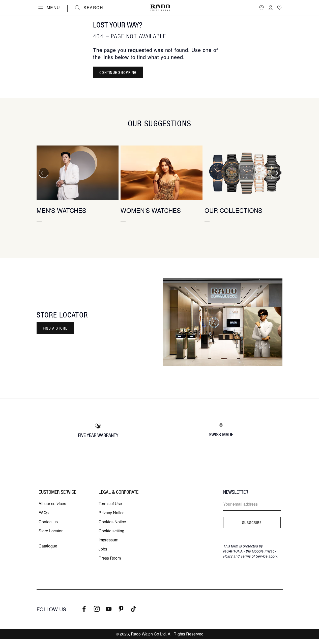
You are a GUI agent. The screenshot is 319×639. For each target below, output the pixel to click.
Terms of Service (254, 556)
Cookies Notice (112, 522)
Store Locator (51, 531)
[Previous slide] (44, 173)
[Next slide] (276, 173)
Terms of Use (110, 503)
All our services (52, 503)
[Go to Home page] (160, 8)
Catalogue (48, 546)
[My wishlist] (280, 8)
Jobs (103, 549)
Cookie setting (111, 531)
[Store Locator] (261, 8)
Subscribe (252, 522)
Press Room (110, 558)
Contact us (48, 522)
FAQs (44, 512)
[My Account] (271, 8)
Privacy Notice (112, 512)
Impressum (108, 540)
